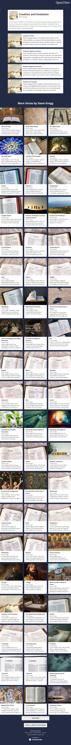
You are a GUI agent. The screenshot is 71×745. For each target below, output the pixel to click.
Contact (44, 732)
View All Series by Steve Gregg (35, 725)
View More (35, 718)
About (26, 732)
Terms (31, 732)
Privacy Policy (37, 732)
